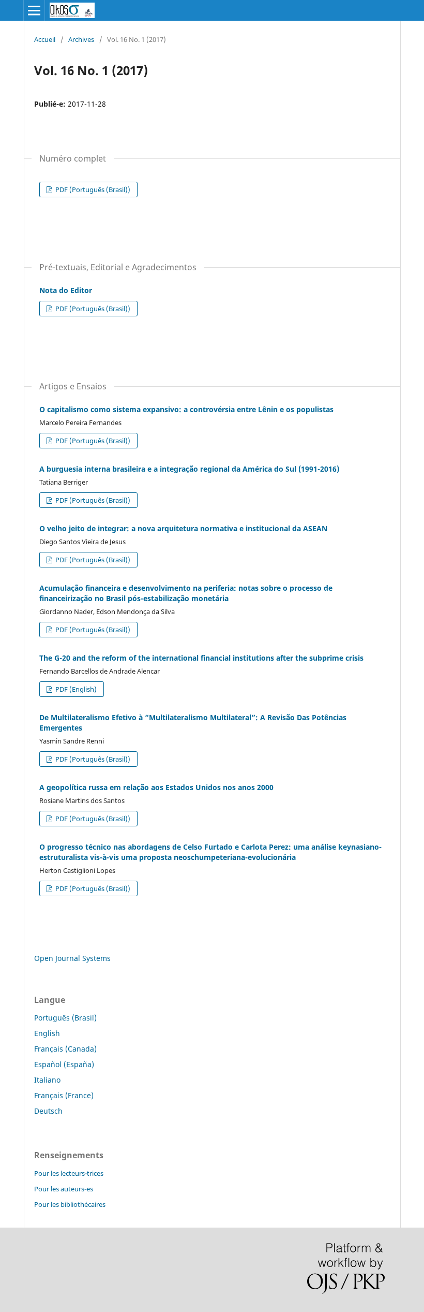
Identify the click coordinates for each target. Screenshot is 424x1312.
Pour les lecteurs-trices (68, 1173)
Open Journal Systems (72, 958)
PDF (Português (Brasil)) (92, 189)
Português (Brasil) (65, 1018)
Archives (81, 39)
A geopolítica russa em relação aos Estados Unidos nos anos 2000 (156, 787)
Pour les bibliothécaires (69, 1204)
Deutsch (48, 1111)
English (47, 1033)
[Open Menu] (34, 10)
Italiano (47, 1080)
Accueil (44, 39)
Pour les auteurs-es (63, 1188)
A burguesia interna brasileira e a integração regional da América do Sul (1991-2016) (189, 469)
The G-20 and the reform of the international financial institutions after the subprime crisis (201, 658)
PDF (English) (75, 689)
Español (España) (64, 1064)
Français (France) (64, 1095)
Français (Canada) (65, 1049)
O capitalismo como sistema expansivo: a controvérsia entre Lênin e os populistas (186, 409)
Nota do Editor (65, 290)
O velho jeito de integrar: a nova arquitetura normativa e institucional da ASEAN (183, 528)
